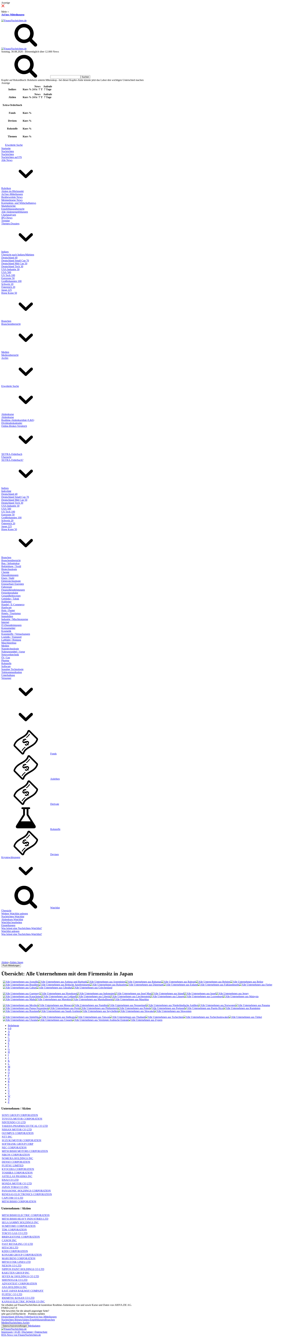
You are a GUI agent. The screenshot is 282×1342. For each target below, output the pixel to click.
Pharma (5, 660)
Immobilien (7, 616)
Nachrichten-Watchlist (12, 916)
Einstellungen (8, 925)
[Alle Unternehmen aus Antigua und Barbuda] (62, 981)
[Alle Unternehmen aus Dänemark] (145, 984)
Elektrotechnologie (11, 581)
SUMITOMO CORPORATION (19, 1226)
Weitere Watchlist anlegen (14, 913)
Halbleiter (6, 601)
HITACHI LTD (10, 1247)
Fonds (53, 753)
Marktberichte (8, 206)
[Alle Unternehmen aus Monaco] (54, 1005)
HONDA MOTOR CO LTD (17, 1183)
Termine (5, 220)
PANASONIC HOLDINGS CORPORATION (26, 1190)
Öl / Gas (5, 657)
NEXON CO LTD (11, 1265)
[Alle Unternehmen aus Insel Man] (133, 993)
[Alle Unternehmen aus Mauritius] (131, 999)
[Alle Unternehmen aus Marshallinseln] (92, 999)
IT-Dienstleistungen (11, 625)
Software (6, 666)
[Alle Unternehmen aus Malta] (19, 999)
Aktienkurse (7, 414)
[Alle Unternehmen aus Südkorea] (57, 1017)
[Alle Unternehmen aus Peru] (63, 1008)
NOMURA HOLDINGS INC (17, 1158)
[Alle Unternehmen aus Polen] (133, 1008)
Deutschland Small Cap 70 (15, 260)
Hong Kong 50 (9, 293)
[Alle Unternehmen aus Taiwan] (93, 1017)
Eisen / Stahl (7, 578)
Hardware (6, 607)
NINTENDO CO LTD (14, 1122)
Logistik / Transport (11, 637)
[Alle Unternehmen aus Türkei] (245, 1017)
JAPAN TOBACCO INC (15, 1187)
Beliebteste (13, 1025)
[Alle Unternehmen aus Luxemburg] (203, 996)
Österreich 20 (8, 287)
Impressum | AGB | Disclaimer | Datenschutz (24, 1332)
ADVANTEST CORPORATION (19, 1283)
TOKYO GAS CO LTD (14, 1233)
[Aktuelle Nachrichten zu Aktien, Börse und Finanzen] (14, 20)
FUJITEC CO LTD (12, 1294)
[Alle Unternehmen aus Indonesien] (96, 993)
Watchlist (55, 907)
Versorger (6, 678)
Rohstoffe (6, 663)
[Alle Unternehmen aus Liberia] (93, 996)
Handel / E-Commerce (12, 604)
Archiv (4, 358)
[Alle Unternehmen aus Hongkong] (58, 993)
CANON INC (9, 1240)
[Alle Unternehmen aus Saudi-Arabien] (59, 1011)
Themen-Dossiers (10, 223)
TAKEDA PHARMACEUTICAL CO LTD (25, 1126)
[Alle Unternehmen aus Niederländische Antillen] (172, 1005)
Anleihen (55, 778)
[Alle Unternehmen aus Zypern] (145, 1020)
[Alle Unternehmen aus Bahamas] (143, 981)
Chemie (5, 572)
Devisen (54, 854)
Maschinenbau (8, 642)
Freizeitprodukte (9, 592)
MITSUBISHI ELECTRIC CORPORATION (26, 1215)
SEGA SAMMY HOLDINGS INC (20, 1222)
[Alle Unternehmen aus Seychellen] (99, 1011)
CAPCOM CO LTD (12, 1197)
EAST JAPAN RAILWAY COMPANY (23, 1290)
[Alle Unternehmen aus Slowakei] (136, 1011)
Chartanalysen (8, 214)
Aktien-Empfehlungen (33, 1319)
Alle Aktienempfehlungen (14, 211)
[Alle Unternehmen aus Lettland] (58, 996)
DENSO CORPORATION (16, 1162)
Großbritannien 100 (11, 281)
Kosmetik (6, 631)
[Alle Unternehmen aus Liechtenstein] (130, 996)
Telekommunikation (11, 672)
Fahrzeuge (6, 586)
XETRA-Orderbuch (11, 454)
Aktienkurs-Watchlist (12, 919)
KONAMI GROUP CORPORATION (22, 1254)
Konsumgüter (8, 628)
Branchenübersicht (11, 324)
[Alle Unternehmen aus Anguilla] (20, 981)
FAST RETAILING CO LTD (17, 1244)
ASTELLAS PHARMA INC (17, 1176)
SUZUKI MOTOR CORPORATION (21, 1140)
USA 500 (6, 272)
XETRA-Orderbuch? (12, 460)
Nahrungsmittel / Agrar (13, 651)
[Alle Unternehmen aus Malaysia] (240, 996)
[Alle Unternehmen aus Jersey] (232, 993)
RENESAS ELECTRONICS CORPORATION (27, 1194)
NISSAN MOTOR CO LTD (17, 1129)
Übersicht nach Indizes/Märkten (17, 254)
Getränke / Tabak (10, 598)
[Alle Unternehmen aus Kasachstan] (22, 996)
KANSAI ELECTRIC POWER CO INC (23, 1301)
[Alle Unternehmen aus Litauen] (167, 996)
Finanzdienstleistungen (13, 589)
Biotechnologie (9, 569)
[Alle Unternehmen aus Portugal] (167, 1008)
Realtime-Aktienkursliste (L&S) (17, 420)
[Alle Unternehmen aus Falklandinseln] (218, 984)
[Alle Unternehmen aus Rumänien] (241, 1008)
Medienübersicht (9, 355)
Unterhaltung (8, 675)
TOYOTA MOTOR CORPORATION (22, 1118)
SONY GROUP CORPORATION (20, 1115)
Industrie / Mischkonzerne (14, 619)
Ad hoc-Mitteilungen (12, 14)
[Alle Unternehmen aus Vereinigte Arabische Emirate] (100, 1020)
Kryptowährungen (10, 857)
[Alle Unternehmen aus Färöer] (255, 984)
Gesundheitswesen (11, 595)
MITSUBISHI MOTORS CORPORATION (25, 1151)
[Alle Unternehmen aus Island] (167, 993)
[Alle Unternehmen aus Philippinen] (98, 1008)
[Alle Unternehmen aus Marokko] (53, 999)
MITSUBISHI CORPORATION (19, 1201)
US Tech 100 (8, 275)
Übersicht (6, 457)
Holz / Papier (8, 610)
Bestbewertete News (12, 197)
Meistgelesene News (12, 200)
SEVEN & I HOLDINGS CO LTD (20, 1276)
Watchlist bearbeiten (11, 922)
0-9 (9, 1028)
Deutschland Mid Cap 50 (14, 263)
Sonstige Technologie (12, 669)
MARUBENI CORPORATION (18, 1258)
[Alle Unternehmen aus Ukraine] (20, 1020)
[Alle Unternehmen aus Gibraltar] (54, 987)
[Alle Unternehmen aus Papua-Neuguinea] (25, 1008)
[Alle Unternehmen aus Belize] (246, 981)
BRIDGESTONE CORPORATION (21, 1236)
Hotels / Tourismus (11, 613)
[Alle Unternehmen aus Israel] (200, 993)
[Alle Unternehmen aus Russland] (21, 1011)
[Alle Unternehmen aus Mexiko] (20, 1005)
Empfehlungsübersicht (12, 208)
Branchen (6, 321)
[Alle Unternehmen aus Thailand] (127, 1017)
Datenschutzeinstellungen (15, 1326)
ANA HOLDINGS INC (14, 1287)
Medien (5, 352)
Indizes (5, 251)
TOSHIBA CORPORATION (17, 1172)
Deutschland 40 (9, 257)
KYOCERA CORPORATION (18, 1169)
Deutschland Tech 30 (12, 266)
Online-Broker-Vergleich (14, 426)
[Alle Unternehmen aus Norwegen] (216, 1005)
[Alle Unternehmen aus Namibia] (90, 1005)
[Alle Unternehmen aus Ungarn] (55, 1020)
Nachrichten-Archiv (19, 1322)
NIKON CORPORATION (16, 1154)
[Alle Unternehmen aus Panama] (252, 1005)
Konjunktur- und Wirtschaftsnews (18, 203)
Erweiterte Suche (14, 145)
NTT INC (7, 1136)
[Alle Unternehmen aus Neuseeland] (127, 1005)
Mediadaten (34, 1325)
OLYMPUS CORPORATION (18, 1133)
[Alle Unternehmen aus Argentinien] (106, 981)
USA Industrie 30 (10, 269)
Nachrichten (7, 151)
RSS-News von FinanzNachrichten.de (21, 1334)
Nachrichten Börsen (11, 1319)
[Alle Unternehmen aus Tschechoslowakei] (206, 1017)
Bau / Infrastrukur (10, 563)
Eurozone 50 (8, 278)
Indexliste (6, 491)
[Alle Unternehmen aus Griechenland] (92, 987)
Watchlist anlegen (10, 931)
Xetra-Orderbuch (26, 1316)
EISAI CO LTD (10, 1180)
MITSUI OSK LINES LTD (16, 1262)
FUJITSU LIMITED (13, 1165)
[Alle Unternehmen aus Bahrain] (178, 981)
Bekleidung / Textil (11, 566)
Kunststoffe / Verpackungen (15, 634)
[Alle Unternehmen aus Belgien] (213, 981)
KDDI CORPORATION (15, 1251)
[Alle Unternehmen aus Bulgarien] (108, 984)
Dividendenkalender (11, 423)
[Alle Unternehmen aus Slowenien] (172, 1011)
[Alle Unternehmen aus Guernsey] (21, 993)
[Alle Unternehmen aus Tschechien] (164, 1017)
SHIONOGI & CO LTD (14, 1280)
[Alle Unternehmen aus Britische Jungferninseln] (64, 984)
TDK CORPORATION (14, 1229)
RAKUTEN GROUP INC (16, 1272)
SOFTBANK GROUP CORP (17, 1144)
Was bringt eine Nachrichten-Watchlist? (21, 928)
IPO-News (6, 217)
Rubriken (6, 188)
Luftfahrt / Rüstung (11, 639)
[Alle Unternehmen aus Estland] (181, 984)
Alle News (6, 160)
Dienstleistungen (9, 575)
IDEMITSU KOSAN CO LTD (18, 1298)
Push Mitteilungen (11, 965)
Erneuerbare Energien (12, 584)
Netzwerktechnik (10, 654)
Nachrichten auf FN (11, 157)
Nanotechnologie (10, 648)
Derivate (54, 804)
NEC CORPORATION (14, 1147)
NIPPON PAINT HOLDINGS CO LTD (23, 1269)
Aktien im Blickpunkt (12, 191)
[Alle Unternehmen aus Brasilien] (21, 984)
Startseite (6, 148)
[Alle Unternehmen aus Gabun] (19, 987)
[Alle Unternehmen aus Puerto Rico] (204, 1008)
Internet (5, 622)
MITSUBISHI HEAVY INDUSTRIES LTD (25, 1218)
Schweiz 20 (7, 284)
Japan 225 (6, 290)
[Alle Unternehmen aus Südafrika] (21, 1017)
